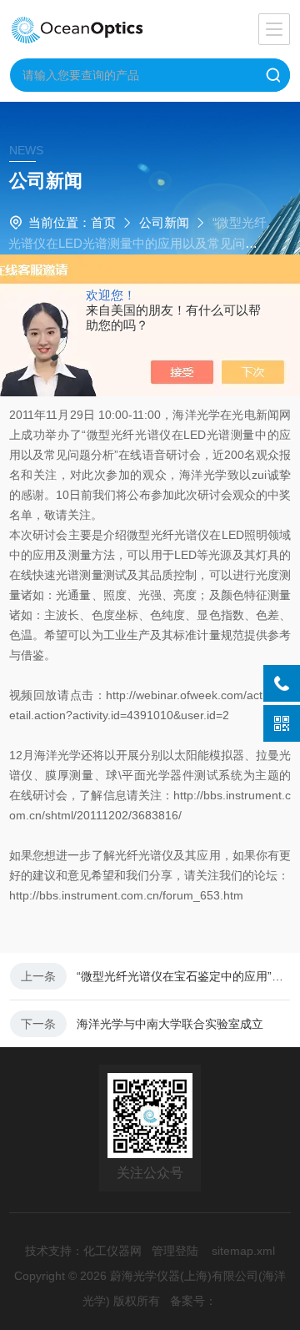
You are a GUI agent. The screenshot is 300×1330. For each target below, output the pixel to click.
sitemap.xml (243, 1250)
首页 (103, 222)
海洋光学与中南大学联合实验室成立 (170, 1023)
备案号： (193, 1300)
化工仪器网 (112, 1250)
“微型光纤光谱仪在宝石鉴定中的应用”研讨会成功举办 (183, 976)
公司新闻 (164, 222)
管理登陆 (175, 1250)
